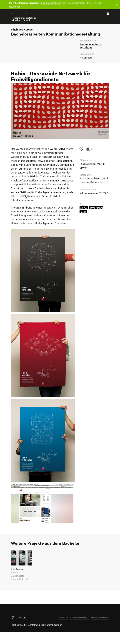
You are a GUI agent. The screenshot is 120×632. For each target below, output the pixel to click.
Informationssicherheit (100, 617)
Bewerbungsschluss (50, 2)
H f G (23, 16)
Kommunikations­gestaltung (91, 45)
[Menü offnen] (108, 13)
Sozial (83, 207)
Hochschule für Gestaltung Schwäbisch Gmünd (36, 624)
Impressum (63, 617)
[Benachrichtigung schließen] (116, 4)
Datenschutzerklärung (79, 617)
